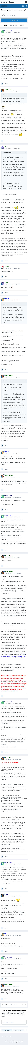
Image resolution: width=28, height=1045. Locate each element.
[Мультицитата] (2, 84)
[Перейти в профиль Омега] (2, 267)
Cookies (21, 1041)
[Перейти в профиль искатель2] (2, 31)
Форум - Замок (7, 2)
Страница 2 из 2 (13, 25)
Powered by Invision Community (14, 1042)
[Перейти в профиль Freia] (2, 147)
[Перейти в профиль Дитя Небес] (2, 376)
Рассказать (7, 1030)
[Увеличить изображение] (3, 106)
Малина (6, 13)
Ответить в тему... (9, 1022)
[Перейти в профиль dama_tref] (2, 90)
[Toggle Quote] (3, 95)
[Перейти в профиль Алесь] (2, 299)
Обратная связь (13, 1041)
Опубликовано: (12, 32)
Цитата (6, 83)
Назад (5, 25)
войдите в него (9, 1015)
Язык (6, 1041)
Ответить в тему (14, 20)
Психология (12, 15)
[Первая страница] (2, 25)
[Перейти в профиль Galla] (2, 895)
